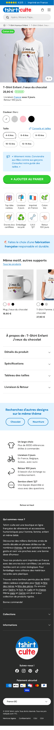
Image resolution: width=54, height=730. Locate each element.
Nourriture (38, 421)
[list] (27, 55)
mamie (22, 593)
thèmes (18, 547)
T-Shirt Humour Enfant (18, 25)
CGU (35, 718)
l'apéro (12, 589)
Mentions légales (9, 718)
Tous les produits (12, 264)
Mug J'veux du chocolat (15, 309)
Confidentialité (25, 718)
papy (12, 593)
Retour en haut (27, 505)
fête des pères (25, 586)
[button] (42, 10)
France (17, 97)
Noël (37, 582)
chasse (42, 589)
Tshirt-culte (14, 711)
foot (21, 589)
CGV (42, 718)
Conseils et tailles (41, 128)
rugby (30, 589)
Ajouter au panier (28, 179)
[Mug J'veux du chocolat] (18, 284)
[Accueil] (4, 25)
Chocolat (16, 421)
